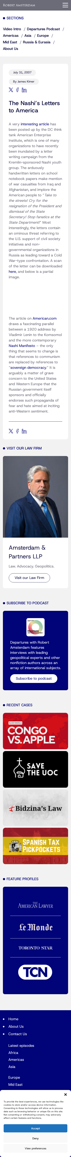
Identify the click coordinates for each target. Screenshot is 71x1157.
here (12, 271)
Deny (35, 1138)
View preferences (35, 1148)
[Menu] (65, 5)
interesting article (35, 124)
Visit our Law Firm (29, 577)
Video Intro (12, 29)
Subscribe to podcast (34, 678)
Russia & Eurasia (36, 42)
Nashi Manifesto (22, 345)
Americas (11, 35)
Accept (35, 1128)
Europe (43, 35)
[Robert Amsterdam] (19, 5)
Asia (27, 35)
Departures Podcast (43, 29)
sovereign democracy (28, 367)
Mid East (10, 42)
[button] (65, 1094)
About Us (10, 48)
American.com (45, 318)
